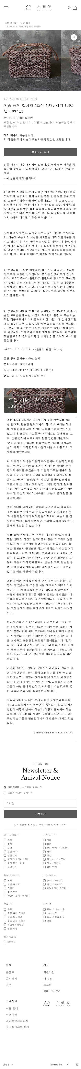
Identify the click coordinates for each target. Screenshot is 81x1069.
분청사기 (12, 855)
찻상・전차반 (54, 863)
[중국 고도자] (61, 880)
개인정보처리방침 (17, 1020)
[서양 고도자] (61, 884)
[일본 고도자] (18, 875)
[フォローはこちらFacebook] (67, 1064)
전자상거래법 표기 (17, 1026)
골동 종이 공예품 (32, 26)
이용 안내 (12, 1008)
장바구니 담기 (40, 151)
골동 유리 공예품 (16, 913)
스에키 (11, 888)
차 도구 (16, 375)
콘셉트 (10, 972)
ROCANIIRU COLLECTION (20, 99)
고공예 (20, 26)
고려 (9, 848)
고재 (49, 921)
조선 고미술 (10, 23)
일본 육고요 (13, 884)
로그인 (47, 984)
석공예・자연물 (15, 924)
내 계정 (48, 978)
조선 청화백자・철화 (18, 859)
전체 (9, 840)
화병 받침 (52, 867)
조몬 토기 (12, 892)
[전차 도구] (55, 835)
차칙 (49, 851)
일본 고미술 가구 (56, 909)
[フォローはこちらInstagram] (76, 1064)
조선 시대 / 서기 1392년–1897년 (32, 369)
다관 (49, 844)
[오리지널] (15, 937)
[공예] (11, 904)
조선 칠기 (25, 23)
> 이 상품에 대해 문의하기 (20, 178)
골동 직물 (12, 928)
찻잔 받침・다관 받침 (58, 848)
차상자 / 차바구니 (34, 375)
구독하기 (40, 813)
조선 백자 (12, 851)
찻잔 (49, 855)
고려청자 (12, 867)
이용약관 (11, 1014)
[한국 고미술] (18, 835)
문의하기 (11, 978)
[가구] (50, 904)
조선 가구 (52, 913)
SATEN (11, 942)
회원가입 (49, 972)
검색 (9, 984)
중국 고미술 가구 (56, 917)
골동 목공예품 (14, 917)
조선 (9, 844)
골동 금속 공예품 (16, 921)
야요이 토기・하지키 (18, 896)
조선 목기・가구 (16, 863)
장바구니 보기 (52, 990)
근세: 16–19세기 (22, 364)
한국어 (6, 1064)
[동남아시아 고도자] (68, 888)
